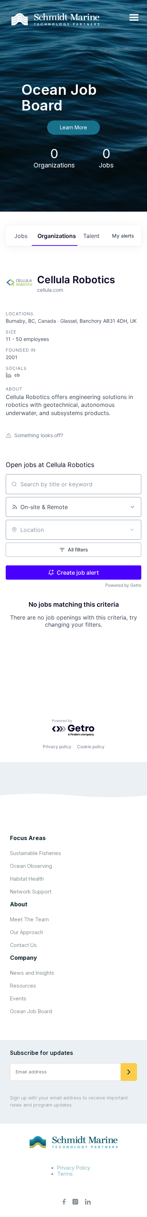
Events (18, 998)
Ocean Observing (31, 866)
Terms (65, 1174)
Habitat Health (27, 879)
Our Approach (26, 932)
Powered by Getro (123, 585)
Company (23, 957)
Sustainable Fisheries (35, 853)
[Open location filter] (132, 530)
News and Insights (32, 973)
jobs (20, 235)
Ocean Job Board (31, 1011)
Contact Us (23, 945)
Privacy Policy (73, 1168)
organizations (56, 235)
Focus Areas (28, 837)
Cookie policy (91, 746)
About (18, 904)
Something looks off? (38, 435)
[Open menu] (134, 18)
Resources (23, 986)
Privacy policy (57, 746)
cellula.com (50, 290)
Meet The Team (29, 919)
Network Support (30, 892)
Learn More (73, 127)
